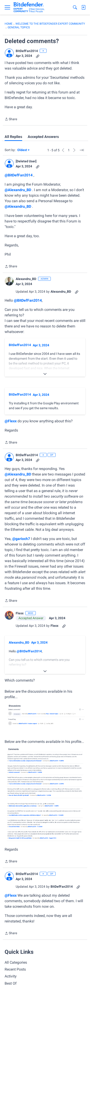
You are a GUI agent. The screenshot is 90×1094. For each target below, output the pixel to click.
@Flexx (11, 421)
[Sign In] (83, 7)
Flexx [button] (20, 613)
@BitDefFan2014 (19, 175)
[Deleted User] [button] (26, 161)
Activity (11, 976)
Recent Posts (15, 969)
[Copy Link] (37, 55)
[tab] (13, 137)
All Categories (16, 962)
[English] (29, 7)
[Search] (75, 7)
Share (11, 119)
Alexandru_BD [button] (26, 279)
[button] (9, 53)
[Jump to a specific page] (81, 150)
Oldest (22, 150)
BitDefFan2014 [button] (27, 51)
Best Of (11, 983)
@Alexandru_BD (18, 190)
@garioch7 (21, 539)
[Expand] (45, 374)
